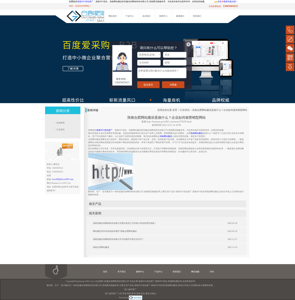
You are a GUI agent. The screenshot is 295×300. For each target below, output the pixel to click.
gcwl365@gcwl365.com (62, 179)
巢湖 (147, 293)
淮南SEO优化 (161, 281)
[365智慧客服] (122, 47)
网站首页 (113, 16)
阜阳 (129, 293)
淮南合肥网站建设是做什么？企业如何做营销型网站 (219, 110)
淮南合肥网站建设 (101, 247)
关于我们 (121, 271)
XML (212, 271)
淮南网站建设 (174, 281)
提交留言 (148, 84)
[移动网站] (290, 57)
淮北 (143, 293)
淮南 (138, 293)
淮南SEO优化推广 (85, 1)
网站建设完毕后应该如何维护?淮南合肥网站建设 (115, 231)
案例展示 (180, 16)
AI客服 (173, 84)
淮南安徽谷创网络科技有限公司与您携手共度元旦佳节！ (118, 239)
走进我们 (146, 16)
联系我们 (197, 16)
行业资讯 (184, 110)
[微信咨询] (290, 48)
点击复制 (99, 281)
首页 (174, 110)
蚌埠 (134, 293)
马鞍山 (153, 293)
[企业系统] (135, 297)
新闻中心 (163, 16)
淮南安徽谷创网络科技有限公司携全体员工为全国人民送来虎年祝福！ (124, 223)
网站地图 (195, 271)
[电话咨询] (290, 30)
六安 (120, 293)
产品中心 (129, 16)
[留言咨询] (290, 39)
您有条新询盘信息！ (227, 1)
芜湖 (124, 293)
